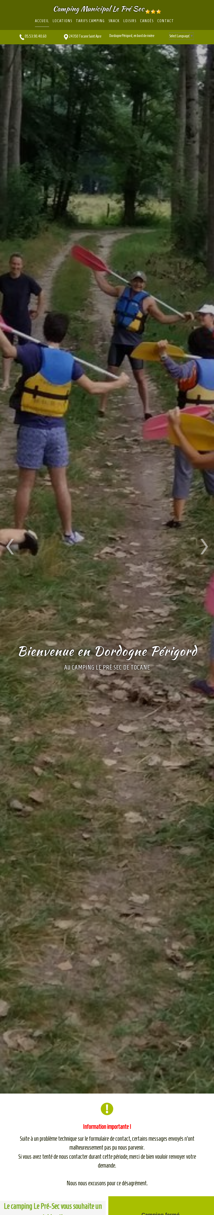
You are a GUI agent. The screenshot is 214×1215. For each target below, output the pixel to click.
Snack (114, 21)
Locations (62, 21)
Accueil (42, 21)
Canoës (147, 21)
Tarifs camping (90, 21)
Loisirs (129, 21)
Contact (165, 21)
